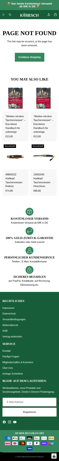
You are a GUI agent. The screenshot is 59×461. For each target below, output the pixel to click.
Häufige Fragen (10, 356)
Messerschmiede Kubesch (33, 457)
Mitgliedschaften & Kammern (17, 362)
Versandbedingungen (14, 319)
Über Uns (7, 368)
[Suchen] (10, 14)
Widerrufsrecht (10, 325)
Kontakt (6, 351)
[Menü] (3, 14)
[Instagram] (9, 422)
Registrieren (29, 412)
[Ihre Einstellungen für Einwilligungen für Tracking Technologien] (54, 456)
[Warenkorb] (55, 14)
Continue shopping (29, 57)
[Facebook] (4, 422)
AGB (5, 331)
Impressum (8, 308)
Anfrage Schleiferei (12, 373)
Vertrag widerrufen (12, 336)
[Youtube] (15, 422)
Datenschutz (9, 313)
